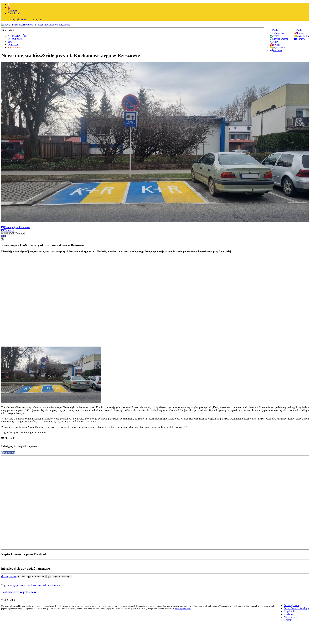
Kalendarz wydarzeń (18, 592)
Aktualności (14, 13)
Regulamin (289, 611)
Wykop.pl (19, 233)
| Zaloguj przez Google (60, 576)
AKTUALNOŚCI (17, 36)
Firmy (275, 41)
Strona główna (291, 605)
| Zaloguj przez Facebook (32, 576)
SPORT (12, 41)
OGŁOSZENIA (16, 38)
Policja (300, 33)
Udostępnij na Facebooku (17, 227)
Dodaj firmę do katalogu (296, 608)
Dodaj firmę (37, 19)
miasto (23, 585)
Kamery (301, 38)
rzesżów (37, 585)
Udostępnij (9, 452)
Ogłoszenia (278, 33)
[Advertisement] (155, 276)
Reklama (12, 10)
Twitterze (9, 230)
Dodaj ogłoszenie (17, 19)
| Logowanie (9, 576)
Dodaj (299, 30)
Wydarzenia (303, 36)
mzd (30, 585)
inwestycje (13, 585)
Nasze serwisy (291, 617)
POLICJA (13, 44)
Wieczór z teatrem (52, 585)
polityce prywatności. (183, 608)
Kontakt (288, 620)
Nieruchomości (280, 38)
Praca (276, 36)
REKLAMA (14, 47)
